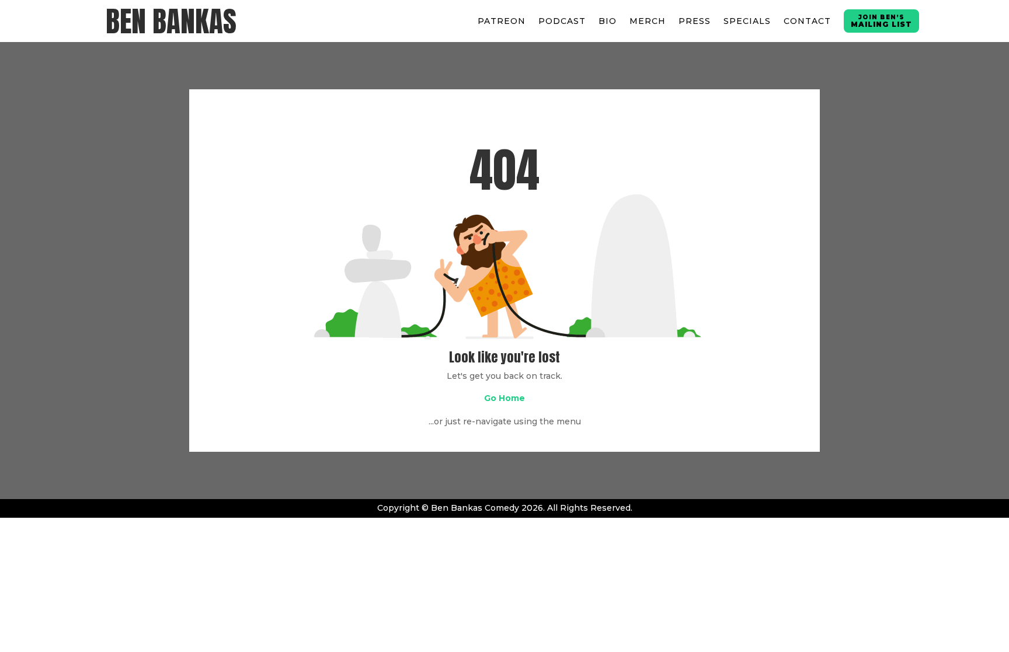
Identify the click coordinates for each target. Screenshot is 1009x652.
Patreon (502, 21)
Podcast (562, 21)
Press (695, 21)
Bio (608, 21)
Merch (647, 21)
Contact (807, 21)
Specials (747, 21)
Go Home (504, 398)
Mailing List (881, 21)
